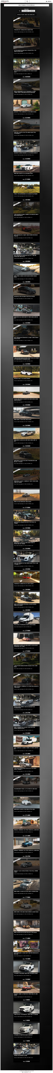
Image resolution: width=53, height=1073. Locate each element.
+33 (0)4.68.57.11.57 (27, 1072)
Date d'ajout (25, 10)
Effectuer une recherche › (26, 14)
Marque (32, 10)
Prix (20, 10)
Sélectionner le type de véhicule (26, 5)
